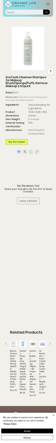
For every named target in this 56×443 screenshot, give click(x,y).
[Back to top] (50, 71)
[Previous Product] (5, 344)
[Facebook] (19, 152)
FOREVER (18, 6)
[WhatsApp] (31, 152)
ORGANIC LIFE (24, 3)
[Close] (51, 417)
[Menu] (48, 4)
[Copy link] (37, 152)
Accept (27, 430)
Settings (27, 437)
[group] (28, 370)
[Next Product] (50, 344)
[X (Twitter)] (25, 152)
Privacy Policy (10, 423)
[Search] (46, 12)
